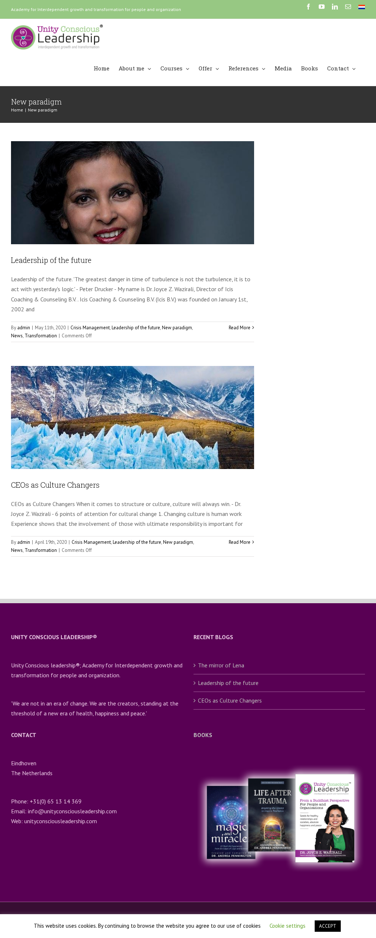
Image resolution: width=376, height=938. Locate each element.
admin (23, 328)
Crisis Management (90, 328)
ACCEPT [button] (327, 926)
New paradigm (177, 328)
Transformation (41, 336)
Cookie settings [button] (288, 925)
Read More (239, 328)
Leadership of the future (51, 260)
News (17, 336)
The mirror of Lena (221, 665)
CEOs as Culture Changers (55, 485)
